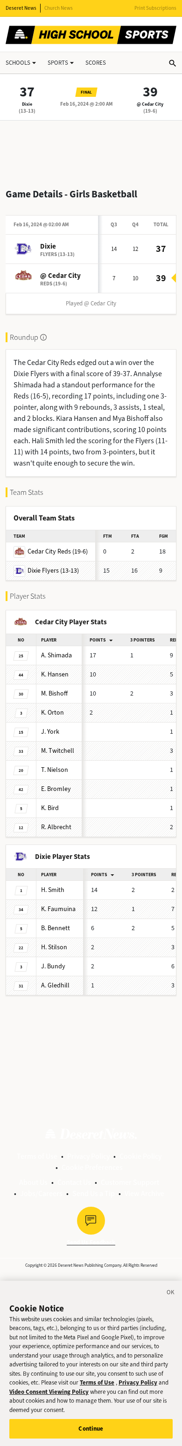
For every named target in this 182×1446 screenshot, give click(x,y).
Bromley (56, 788)
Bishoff (54, 693)
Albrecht (56, 827)
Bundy (53, 966)
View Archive (144, 1193)
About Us (33, 1182)
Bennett (55, 928)
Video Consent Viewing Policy (49, 1392)
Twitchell (57, 750)
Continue (90, 1428)
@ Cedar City (150, 104)
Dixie (27, 104)
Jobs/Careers (41, 1193)
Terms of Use (37, 1156)
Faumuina (58, 909)
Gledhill (55, 985)
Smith (52, 889)
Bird (50, 808)
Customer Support (130, 1182)
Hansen (55, 674)
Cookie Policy (140, 1156)
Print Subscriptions (155, 8)
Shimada (56, 655)
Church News (58, 8)
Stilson (54, 947)
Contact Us (74, 1182)
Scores (95, 63)
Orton (52, 712)
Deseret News (21, 8)
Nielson (54, 769)
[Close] (171, 1294)
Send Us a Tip (93, 1193)
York (50, 731)
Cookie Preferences (92, 1167)
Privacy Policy (88, 1156)
